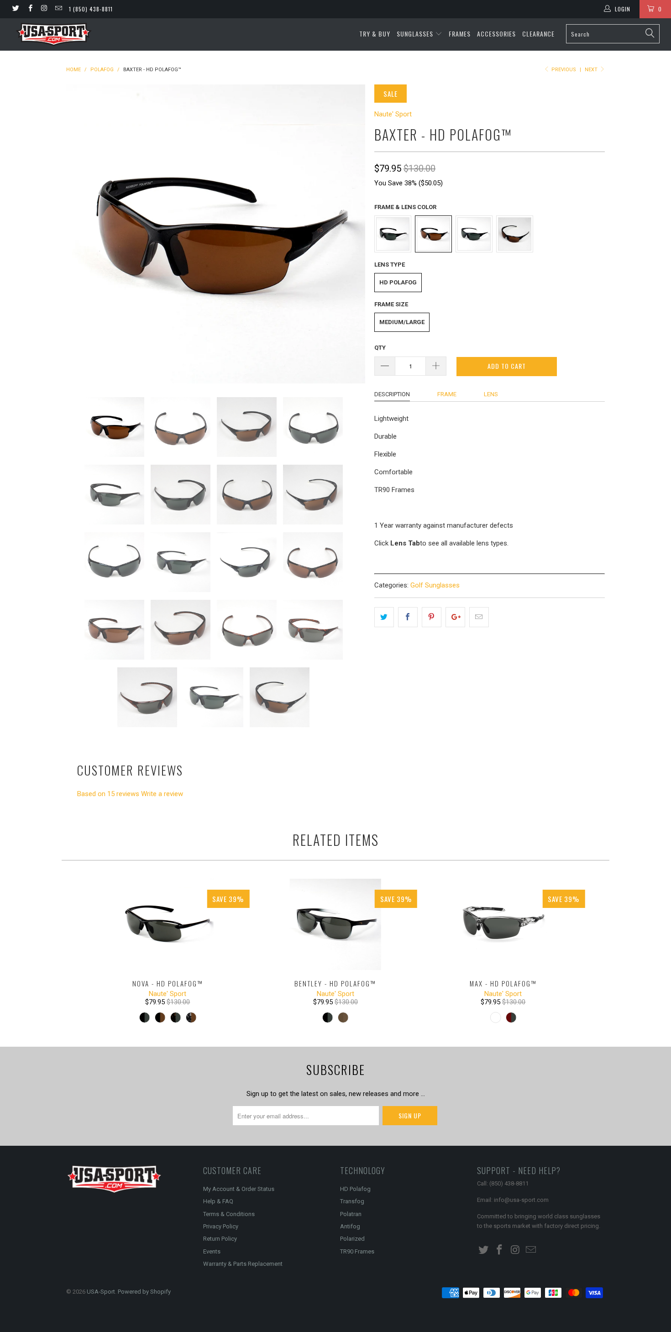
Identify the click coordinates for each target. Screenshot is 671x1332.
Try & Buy (374, 33)
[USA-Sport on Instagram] (44, 9)
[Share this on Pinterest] (431, 617)
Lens (491, 394)
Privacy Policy (220, 1226)
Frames (460, 33)
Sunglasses (416, 33)
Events (211, 1251)
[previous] (82, 233)
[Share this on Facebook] (408, 617)
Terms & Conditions (229, 1214)
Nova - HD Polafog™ (168, 924)
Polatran (351, 1214)
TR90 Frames (357, 1251)
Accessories (496, 33)
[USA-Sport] (53, 34)
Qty (380, 347)
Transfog (352, 1201)
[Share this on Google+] (455, 617)
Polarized (352, 1238)
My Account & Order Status (238, 1188)
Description (392, 394)
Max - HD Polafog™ (503, 924)
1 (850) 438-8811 (91, 9)
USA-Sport (101, 1291)
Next (592, 70)
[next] (349, 233)
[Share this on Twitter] (384, 617)
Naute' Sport (393, 114)
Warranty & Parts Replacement (243, 1263)
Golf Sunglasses (435, 585)
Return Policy (220, 1238)
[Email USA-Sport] (58, 9)
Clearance (538, 33)
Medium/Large (402, 322)
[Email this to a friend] (479, 617)
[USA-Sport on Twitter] (15, 9)
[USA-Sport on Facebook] (29, 9)
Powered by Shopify (144, 1291)
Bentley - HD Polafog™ (335, 924)
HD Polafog (398, 282)
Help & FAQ (218, 1201)
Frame (446, 394)
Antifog (350, 1226)
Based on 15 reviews (108, 794)
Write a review (162, 794)
